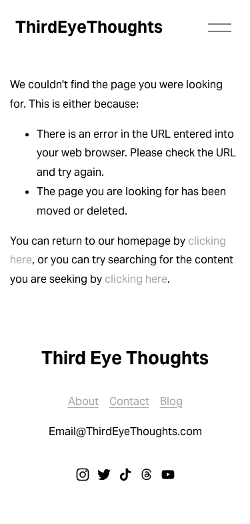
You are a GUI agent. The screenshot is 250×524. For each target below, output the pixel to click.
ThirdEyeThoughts (89, 26)
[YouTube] (168, 474)
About (83, 401)
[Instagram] (82, 474)
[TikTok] (125, 474)
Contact (129, 401)
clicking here (136, 279)
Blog (171, 401)
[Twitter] (104, 474)
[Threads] (146, 474)
